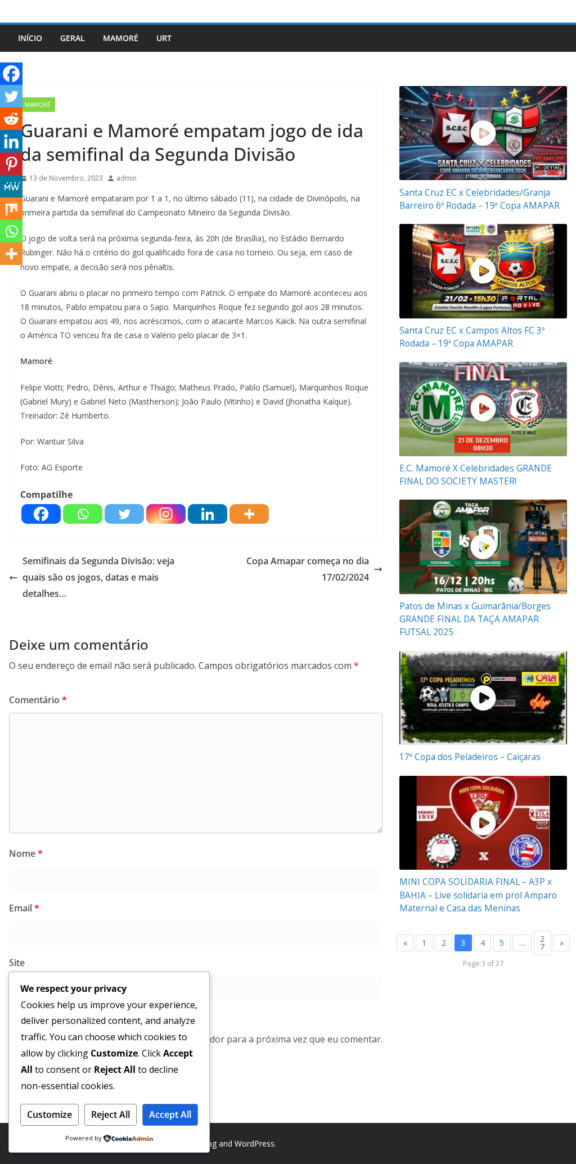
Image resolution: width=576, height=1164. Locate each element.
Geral (72, 38)
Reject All (110, 1114)
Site (17, 962)
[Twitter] (124, 514)
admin (126, 178)
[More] (249, 514)
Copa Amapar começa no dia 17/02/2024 (307, 569)
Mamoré (120, 38)
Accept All (170, 1114)
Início (30, 38)
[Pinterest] (11, 163)
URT (164, 38)
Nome (26, 853)
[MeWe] (11, 186)
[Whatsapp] (82, 514)
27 (542, 942)
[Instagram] (166, 514)
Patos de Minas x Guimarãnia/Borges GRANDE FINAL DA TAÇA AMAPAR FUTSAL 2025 (475, 619)
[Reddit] (11, 118)
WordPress (254, 1143)
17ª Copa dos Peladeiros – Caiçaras (470, 757)
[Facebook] (41, 514)
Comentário (38, 700)
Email (24, 908)
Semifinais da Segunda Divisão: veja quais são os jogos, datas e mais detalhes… (98, 577)
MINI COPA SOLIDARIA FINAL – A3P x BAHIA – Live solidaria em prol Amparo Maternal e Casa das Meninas (478, 895)
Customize (49, 1114)
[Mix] (11, 208)
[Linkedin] (207, 514)
